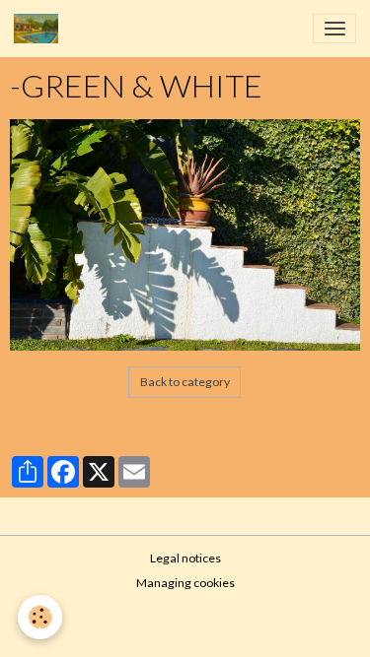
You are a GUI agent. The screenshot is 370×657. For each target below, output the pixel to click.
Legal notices (185, 558)
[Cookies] (40, 617)
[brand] (39, 28)
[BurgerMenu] (334, 28)
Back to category (185, 381)
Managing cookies (185, 582)
